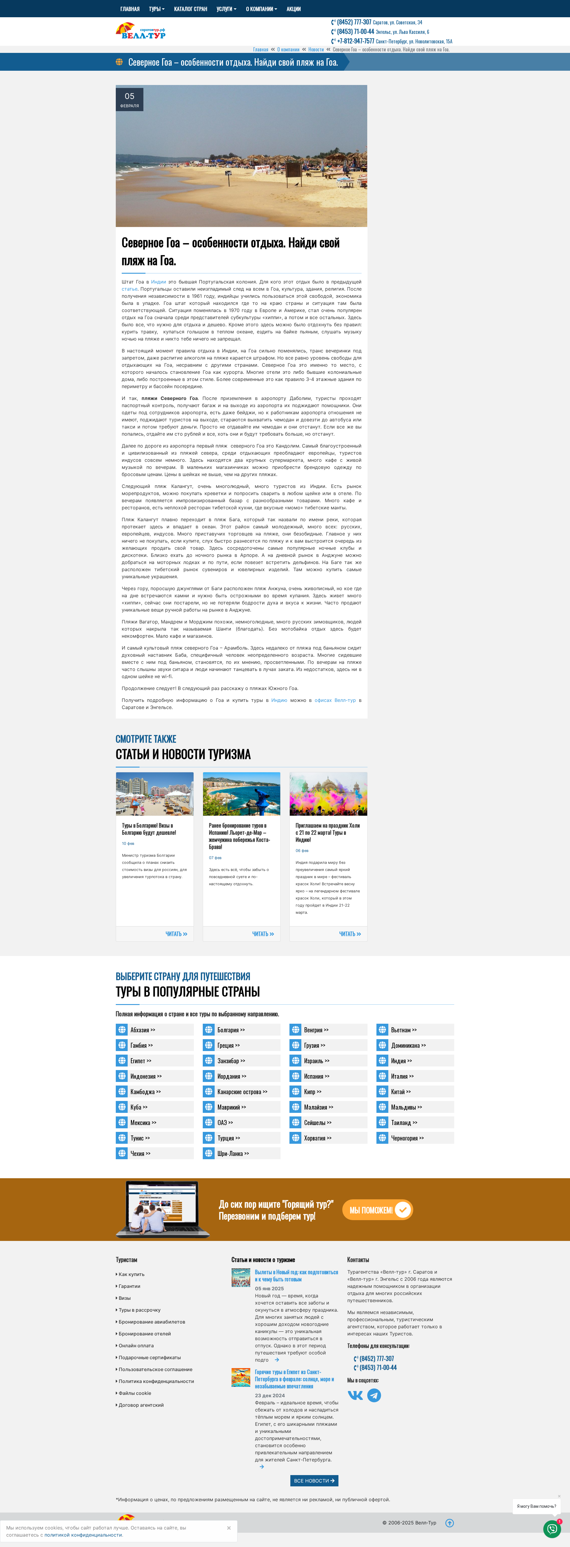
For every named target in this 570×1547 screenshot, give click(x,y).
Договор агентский (141, 1405)
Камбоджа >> (146, 1091)
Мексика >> (143, 1122)
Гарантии (129, 1286)
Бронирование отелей (145, 1334)
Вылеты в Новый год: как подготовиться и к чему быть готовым (296, 1275)
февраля (129, 105)
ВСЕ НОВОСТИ (312, 1481)
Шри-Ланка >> (233, 1153)
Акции (294, 8)
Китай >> (401, 1091)
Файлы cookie (135, 1393)
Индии (158, 282)
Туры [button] (155, 8)
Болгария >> (231, 1029)
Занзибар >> (231, 1060)
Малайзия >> (318, 1106)
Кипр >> (313, 1091)
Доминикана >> (408, 1045)
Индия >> (401, 1060)
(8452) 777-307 (379, 21)
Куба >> (139, 1106)
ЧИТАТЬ (174, 934)
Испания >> (317, 1076)
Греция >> (229, 1045)
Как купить (132, 1274)
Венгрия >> (316, 1029)
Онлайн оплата (136, 1345)
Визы (125, 1298)
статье (129, 289)
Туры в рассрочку (140, 1310)
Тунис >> (140, 1137)
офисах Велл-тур (335, 700)
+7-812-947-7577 (394, 40)
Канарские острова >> (242, 1091)
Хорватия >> (318, 1137)
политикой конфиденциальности (83, 1535)
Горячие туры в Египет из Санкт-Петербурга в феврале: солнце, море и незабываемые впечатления (294, 1379)
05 (129, 96)
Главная (130, 8)
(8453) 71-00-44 (382, 31)
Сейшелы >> (318, 1122)
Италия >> (402, 1076)
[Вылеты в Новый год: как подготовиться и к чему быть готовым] (243, 1277)
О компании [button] (259, 8)
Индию (279, 700)
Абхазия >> (143, 1029)
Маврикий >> (232, 1106)
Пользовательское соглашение (155, 1369)
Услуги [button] (224, 8)
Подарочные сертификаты (150, 1357)
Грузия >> (314, 1045)
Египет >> (141, 1060)
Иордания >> (232, 1076)
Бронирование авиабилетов (152, 1322)
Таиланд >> (404, 1122)
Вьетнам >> (404, 1029)
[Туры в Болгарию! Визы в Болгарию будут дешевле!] (155, 794)
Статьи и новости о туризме (263, 1259)
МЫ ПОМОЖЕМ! (371, 1209)
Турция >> (229, 1137)
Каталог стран (190, 8)
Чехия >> (141, 1153)
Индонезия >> (146, 1076)
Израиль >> (317, 1060)
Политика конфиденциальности (156, 1381)
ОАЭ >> (225, 1122)
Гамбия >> (142, 1045)
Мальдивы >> (406, 1106)
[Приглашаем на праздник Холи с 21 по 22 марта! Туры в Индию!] (328, 794)
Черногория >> (407, 1137)
